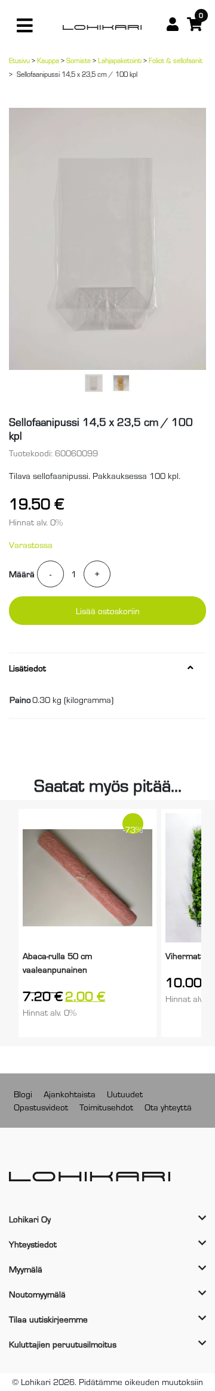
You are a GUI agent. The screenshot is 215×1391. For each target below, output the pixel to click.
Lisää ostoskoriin (108, 610)
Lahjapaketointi (120, 60)
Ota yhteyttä (168, 1106)
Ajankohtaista (70, 1093)
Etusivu (19, 60)
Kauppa (48, 60)
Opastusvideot (41, 1106)
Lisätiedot (27, 668)
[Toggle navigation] (24, 26)
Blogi (23, 1093)
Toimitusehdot (106, 1106)
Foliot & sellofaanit (175, 60)
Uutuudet (125, 1093)
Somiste (78, 60)
